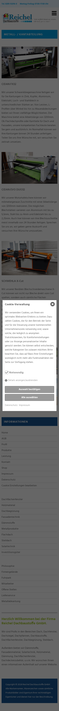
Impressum (24, 405)
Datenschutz (11, 405)
